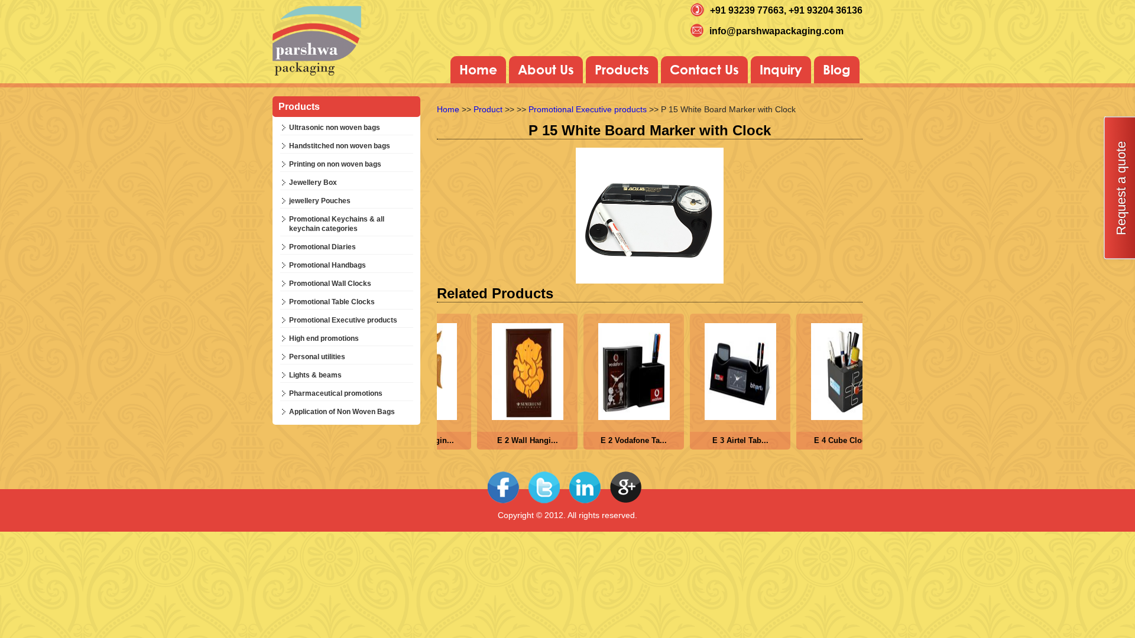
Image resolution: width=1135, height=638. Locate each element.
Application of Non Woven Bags (342, 412)
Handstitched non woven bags (339, 146)
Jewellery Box (313, 182)
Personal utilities (317, 357)
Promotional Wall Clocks (330, 283)
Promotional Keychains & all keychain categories (336, 224)
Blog (837, 69)
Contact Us (704, 69)
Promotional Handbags (327, 265)
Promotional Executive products (343, 320)
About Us (546, 69)
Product (488, 109)
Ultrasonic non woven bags (334, 127)
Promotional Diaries (322, 247)
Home (478, 69)
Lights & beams (315, 375)
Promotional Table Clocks (332, 302)
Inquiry (781, 69)
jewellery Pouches (320, 201)
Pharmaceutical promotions (335, 393)
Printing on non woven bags (335, 164)
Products (622, 69)
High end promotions (324, 338)
